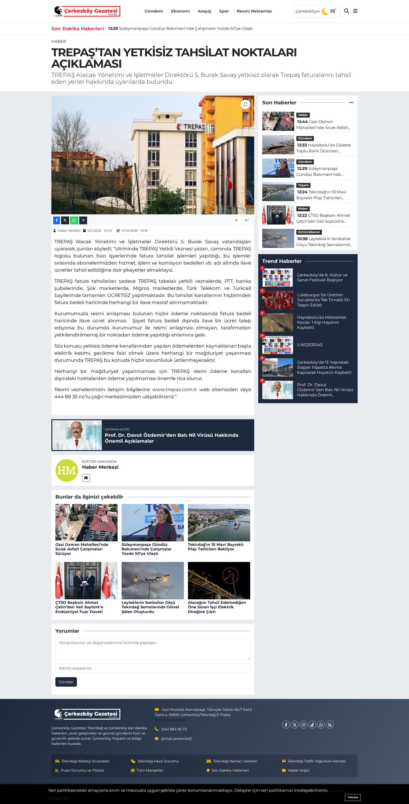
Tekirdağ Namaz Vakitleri (235, 761)
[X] (295, 725)
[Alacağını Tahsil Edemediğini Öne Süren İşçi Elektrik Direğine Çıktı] (219, 580)
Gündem (154, 11)
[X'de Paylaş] (65, 220)
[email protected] (170, 720)
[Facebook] (286, 725)
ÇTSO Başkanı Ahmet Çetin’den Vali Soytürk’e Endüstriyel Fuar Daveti (79, 607)
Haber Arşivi (298, 770)
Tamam (352, 797)
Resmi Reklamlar (254, 11)
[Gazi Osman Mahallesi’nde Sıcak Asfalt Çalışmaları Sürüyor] (86, 522)
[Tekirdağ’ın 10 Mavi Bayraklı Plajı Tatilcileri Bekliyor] (219, 522)
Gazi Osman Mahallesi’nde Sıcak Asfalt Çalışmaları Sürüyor (81, 549)
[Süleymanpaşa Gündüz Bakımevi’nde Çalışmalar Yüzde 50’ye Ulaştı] (153, 522)
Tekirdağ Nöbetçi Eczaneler (85, 761)
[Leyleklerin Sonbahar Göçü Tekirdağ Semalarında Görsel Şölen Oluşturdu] (153, 580)
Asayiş (204, 11)
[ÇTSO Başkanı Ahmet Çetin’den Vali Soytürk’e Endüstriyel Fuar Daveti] (86, 580)
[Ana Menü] (353, 11)
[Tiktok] (312, 725)
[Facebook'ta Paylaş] (56, 220)
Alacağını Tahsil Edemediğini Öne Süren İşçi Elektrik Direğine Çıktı (217, 607)
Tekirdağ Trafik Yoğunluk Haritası (317, 761)
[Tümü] (351, 102)
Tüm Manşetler (150, 770)
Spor (224, 11)
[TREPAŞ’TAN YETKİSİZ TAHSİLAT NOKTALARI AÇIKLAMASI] (152, 155)
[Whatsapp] (321, 725)
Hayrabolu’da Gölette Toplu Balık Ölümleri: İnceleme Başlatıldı (323, 148)
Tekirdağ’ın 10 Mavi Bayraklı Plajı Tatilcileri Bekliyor (216, 546)
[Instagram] (303, 725)
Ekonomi (180, 11)
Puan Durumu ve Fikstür (82, 770)
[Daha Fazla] (83, 220)
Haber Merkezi (69, 230)
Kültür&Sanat (309, 232)
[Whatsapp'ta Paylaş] (74, 220)
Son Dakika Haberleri (230, 770)
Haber (58, 41)
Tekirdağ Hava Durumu (158, 761)
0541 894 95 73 (174, 729)
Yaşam (303, 185)
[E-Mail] (86, 478)
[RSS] (330, 725)
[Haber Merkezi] (66, 470)
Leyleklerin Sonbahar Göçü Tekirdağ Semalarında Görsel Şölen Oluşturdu (150, 607)
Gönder (66, 682)
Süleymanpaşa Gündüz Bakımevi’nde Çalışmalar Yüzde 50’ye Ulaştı (180, 28)
